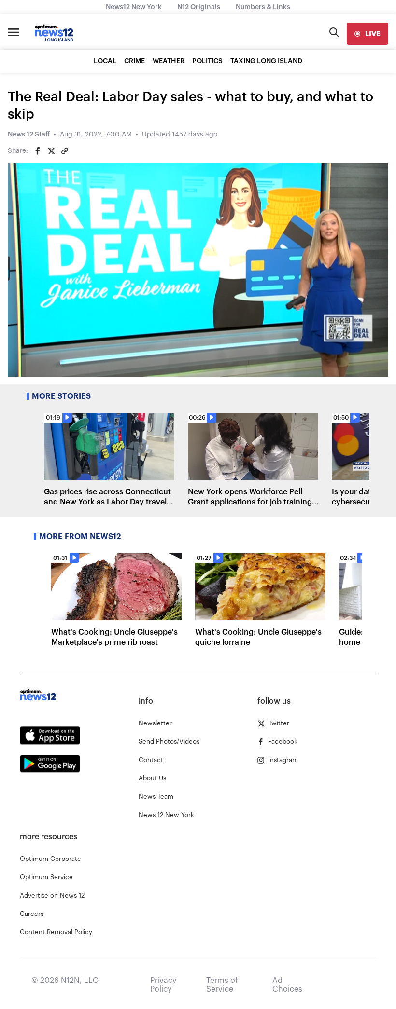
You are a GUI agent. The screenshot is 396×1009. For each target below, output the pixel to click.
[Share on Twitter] (51, 151)
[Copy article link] (65, 151)
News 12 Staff (29, 134)
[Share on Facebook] (38, 151)
